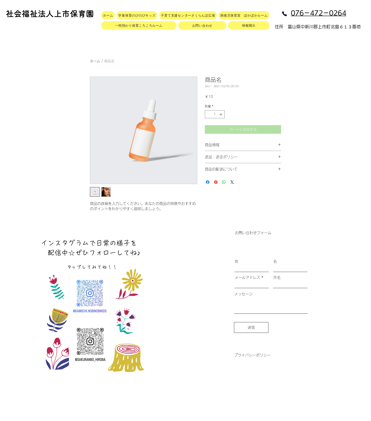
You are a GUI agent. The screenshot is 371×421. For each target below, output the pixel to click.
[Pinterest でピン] (215, 182)
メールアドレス (247, 277)
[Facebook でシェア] (207, 182)
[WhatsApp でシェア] (224, 182)
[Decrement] (208, 114)
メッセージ (243, 294)
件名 (277, 277)
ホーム (95, 61)
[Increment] (221, 114)
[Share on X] (232, 182)
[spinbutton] (215, 114)
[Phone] (284, 14)
